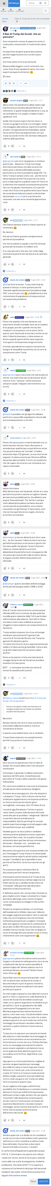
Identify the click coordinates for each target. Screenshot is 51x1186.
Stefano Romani (17, 953)
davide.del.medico (17, 280)
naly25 (12, 371)
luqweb (13, 758)
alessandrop (15, 157)
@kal (5, 284)
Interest (11, 11)
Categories (19, 11)
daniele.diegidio (16, 101)
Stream (3, 11)
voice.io (18, 196)
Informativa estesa (18, 1175)
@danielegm (8, 537)
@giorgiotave (9, 161)
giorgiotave (15, 28)
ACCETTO (43, 1181)
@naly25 (7, 414)
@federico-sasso (11, 698)
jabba (12, 484)
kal (11, 220)
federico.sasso (16, 605)
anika (12, 317)
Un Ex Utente (15, 438)
